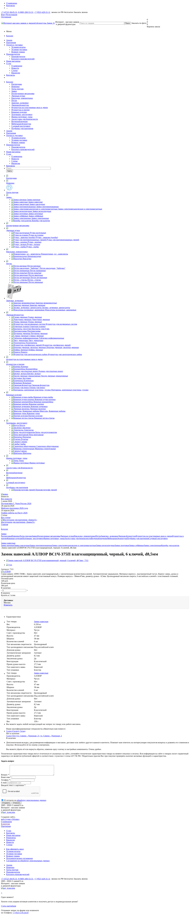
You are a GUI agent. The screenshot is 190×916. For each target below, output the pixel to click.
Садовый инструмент (20, 126)
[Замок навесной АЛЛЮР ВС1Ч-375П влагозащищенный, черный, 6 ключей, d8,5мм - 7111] (47, 560)
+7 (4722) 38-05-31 (9, 12)
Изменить (8, 605)
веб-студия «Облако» (10, 819)
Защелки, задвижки (20, 103)
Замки (14, 91)
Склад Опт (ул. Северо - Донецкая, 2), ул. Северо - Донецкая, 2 (34, 736)
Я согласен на (25, 800)
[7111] (9, 565)
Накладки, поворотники (22, 98)
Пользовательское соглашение (19, 858)
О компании (16, 66)
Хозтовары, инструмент (21, 114)
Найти (9, 171)
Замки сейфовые (136, 545)
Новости (15, 68)
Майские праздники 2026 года (14, 508)
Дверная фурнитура (20, 105)
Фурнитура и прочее (20, 110)
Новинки (15, 86)
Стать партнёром (8, 906)
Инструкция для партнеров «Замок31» (18, 522)
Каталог (9, 36)
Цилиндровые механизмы (22, 93)
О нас (8, 63)
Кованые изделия (19, 112)
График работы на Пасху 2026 (14, 513)
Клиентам (5, 824)
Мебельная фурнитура (21, 124)
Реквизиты (11, 838)
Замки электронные (152, 545)
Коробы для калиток (170, 545)
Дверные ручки (18, 96)
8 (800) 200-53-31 (25, 12)
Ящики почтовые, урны (21, 117)
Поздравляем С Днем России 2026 (16, 503)
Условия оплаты (18, 47)
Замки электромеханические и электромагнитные (74, 545)
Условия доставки (19, 49)
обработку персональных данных (31, 800)
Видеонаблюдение (19, 121)
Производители (13, 54)
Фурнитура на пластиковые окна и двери (29, 107)
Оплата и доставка (14, 45)
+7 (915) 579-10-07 (21, 913)
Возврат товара (18, 52)
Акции (9, 40)
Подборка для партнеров (22, 128)
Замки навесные (41, 621)
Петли (14, 100)
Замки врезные (7, 545)
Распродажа (16, 84)
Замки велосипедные (105, 545)
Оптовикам (6, 17)
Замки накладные (22, 545)
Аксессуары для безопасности (24, 119)
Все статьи (5, 517)
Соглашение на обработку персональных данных (28, 861)
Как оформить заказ (15, 849)
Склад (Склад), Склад (15, 731)
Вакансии (15, 73)
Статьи (14, 70)
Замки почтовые (122, 545)
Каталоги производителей (23, 59)
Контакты (10, 75)
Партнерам (11, 42)
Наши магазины (13, 61)
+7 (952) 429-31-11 (42, 12)
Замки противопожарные (41, 545)
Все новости (6, 499)
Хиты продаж (17, 89)
